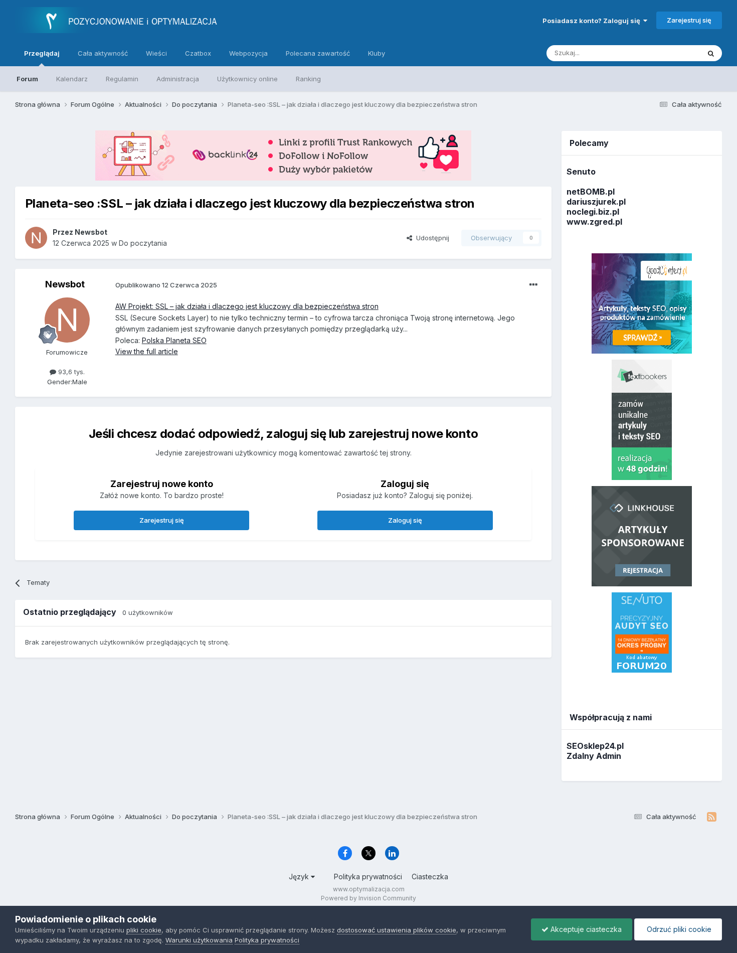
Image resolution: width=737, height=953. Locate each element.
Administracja (177, 79)
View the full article (146, 351)
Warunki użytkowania (199, 940)
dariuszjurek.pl (596, 202)
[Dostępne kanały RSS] (711, 817)
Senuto (581, 172)
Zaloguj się (405, 520)
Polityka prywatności (368, 876)
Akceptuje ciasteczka (585, 929)
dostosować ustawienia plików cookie (396, 930)
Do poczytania (143, 243)
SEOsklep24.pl (595, 746)
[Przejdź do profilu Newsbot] (36, 238)
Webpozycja (248, 53)
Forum (27, 79)
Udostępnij (430, 238)
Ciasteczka (430, 876)
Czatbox (198, 53)
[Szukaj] (711, 53)
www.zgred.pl (594, 222)
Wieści (156, 53)
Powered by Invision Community (368, 898)
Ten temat (671, 53)
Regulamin (122, 79)
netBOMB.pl (591, 192)
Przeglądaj (42, 53)
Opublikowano (166, 285)
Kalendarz (72, 79)
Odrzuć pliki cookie (678, 929)
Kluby (376, 53)
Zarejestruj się (689, 20)
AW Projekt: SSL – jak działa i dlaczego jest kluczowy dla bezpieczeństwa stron (247, 306)
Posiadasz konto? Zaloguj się (592, 21)
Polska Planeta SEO (174, 340)
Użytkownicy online (247, 79)
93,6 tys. (70, 372)
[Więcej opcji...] (533, 285)
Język (300, 876)
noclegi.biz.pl (593, 212)
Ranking (308, 79)
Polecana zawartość (318, 53)
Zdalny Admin (594, 756)
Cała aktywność (103, 53)
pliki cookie (143, 930)
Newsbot (65, 284)
